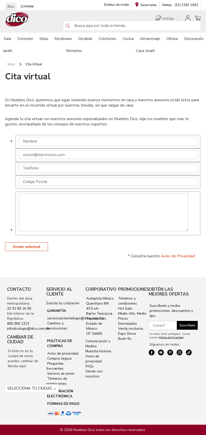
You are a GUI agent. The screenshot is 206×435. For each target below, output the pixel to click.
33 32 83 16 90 (19, 308)
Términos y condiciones (127, 301)
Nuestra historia (98, 351)
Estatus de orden (116, 5)
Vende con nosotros (93, 374)
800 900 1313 (18, 323)
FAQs (89, 366)
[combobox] (132, 26)
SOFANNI (27, 7)
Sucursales (148, 5)
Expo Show (127, 333)
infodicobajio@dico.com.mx (28, 328)
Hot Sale (125, 308)
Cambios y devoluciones (56, 326)
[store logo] (17, 19)
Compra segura (59, 358)
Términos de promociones (56, 381)
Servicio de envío (60, 373)
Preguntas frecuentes (55, 366)
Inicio (12, 64)
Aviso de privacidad (62, 353)
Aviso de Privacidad (178, 256)
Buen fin (124, 338)
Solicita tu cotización (62, 303)
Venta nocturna (130, 328)
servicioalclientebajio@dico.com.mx (75, 318)
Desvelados (127, 323)
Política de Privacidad (171, 337)
